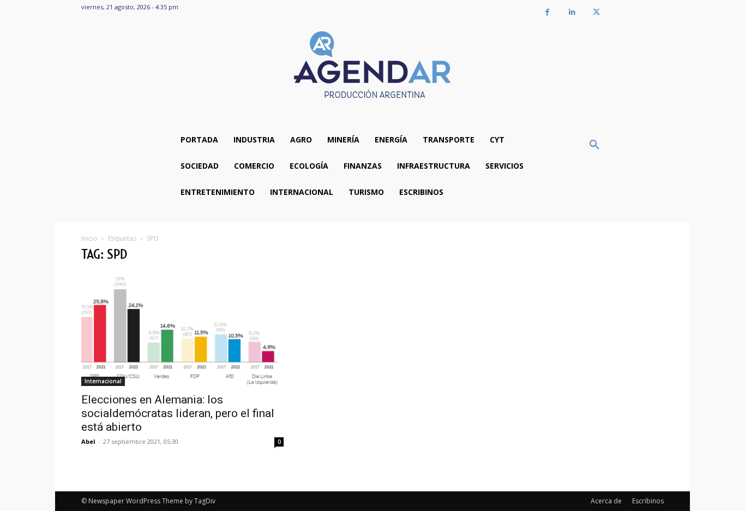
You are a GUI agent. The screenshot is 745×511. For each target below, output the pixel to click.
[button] (594, 145)
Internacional (103, 381)
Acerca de (606, 501)
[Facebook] (547, 12)
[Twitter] (596, 12)
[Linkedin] (571, 12)
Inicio (89, 238)
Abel (88, 441)
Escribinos (648, 501)
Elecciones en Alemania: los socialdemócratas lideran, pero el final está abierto (177, 413)
